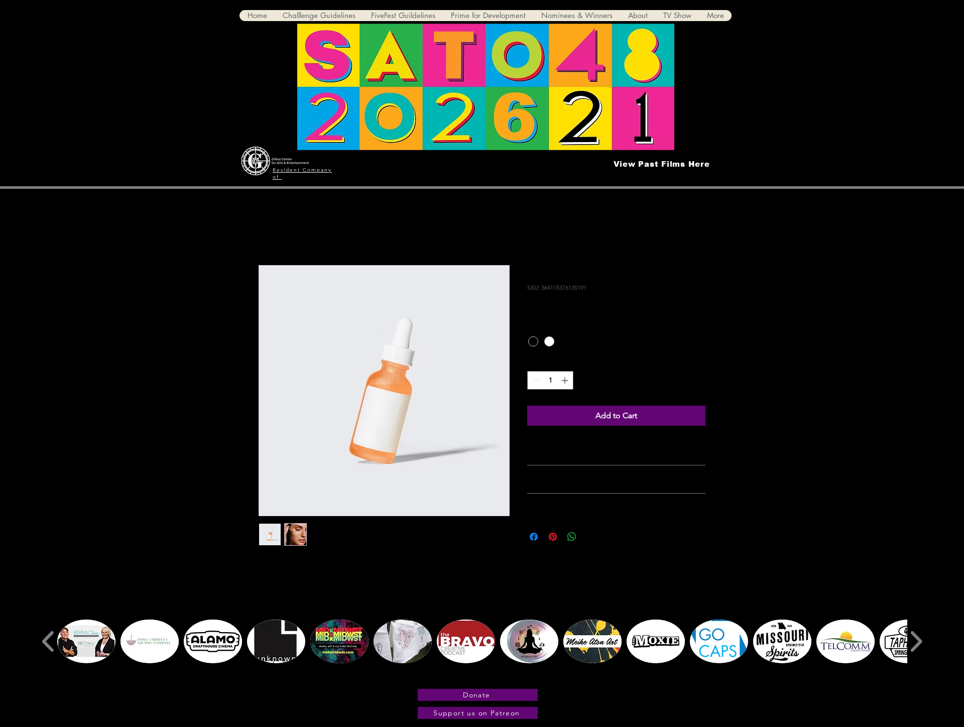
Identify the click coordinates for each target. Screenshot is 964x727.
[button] (86, 641)
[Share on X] (591, 537)
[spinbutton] (550, 380)
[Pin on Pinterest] (553, 537)
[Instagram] (665, 678)
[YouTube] (679, 678)
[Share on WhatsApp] (572, 537)
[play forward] (916, 641)
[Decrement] (535, 380)
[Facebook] (651, 678)
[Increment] (565, 380)
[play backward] (48, 641)
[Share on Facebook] (534, 537)
